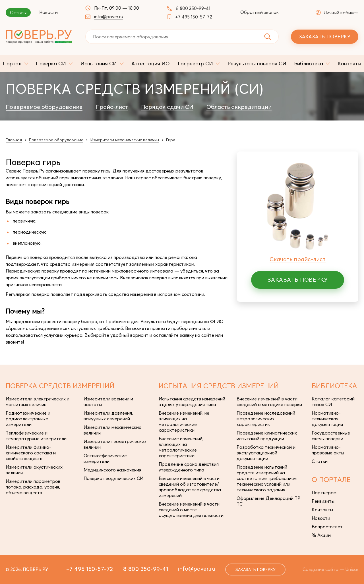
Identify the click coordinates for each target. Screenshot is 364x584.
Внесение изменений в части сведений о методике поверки (269, 401)
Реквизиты (323, 501)
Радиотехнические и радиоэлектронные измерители (28, 418)
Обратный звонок (259, 12)
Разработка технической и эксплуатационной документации (266, 452)
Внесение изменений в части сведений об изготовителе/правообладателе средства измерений (190, 486)
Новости (48, 12)
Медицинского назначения (112, 470)
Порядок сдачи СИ (167, 106)
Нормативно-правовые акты (328, 450)
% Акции (321, 535)
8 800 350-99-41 (193, 8)
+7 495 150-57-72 (193, 17)
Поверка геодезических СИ (113, 478)
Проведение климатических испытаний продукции (267, 435)
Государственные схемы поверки (331, 435)
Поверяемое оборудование (44, 106)
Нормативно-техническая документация (327, 418)
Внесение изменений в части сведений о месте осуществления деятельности (191, 509)
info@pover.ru (108, 16)
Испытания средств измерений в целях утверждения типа (192, 401)
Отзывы (18, 12)
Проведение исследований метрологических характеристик (266, 418)
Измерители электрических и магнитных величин (37, 401)
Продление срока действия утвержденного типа (189, 467)
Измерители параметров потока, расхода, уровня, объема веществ (33, 486)
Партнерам (324, 492)
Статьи (320, 461)
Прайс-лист (112, 106)
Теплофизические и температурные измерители (36, 435)
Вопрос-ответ (327, 526)
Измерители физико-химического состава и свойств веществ (31, 452)
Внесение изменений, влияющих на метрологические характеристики (181, 447)
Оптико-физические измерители (105, 458)
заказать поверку (255, 569)
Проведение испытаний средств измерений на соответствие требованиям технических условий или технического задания (267, 478)
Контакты (322, 509)
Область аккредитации (239, 106)
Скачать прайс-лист (298, 259)
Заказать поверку (324, 37)
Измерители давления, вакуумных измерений (108, 415)
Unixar (352, 569)
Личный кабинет (341, 12)
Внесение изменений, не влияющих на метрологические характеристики (184, 421)
